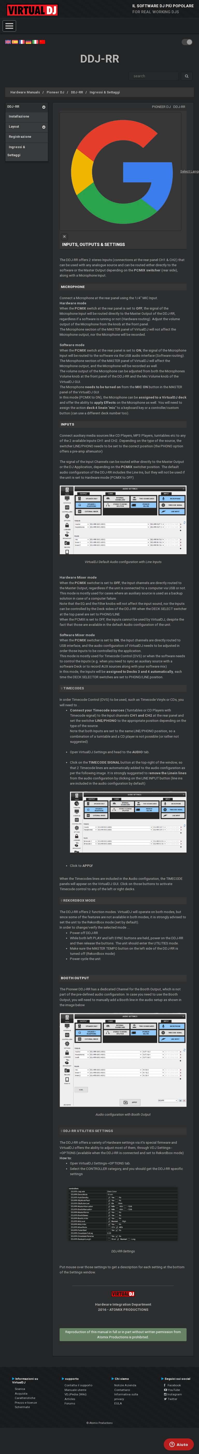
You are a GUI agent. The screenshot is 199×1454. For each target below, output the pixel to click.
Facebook (173, 1385)
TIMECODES (73, 688)
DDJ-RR (77, 92)
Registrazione (19, 137)
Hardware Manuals (25, 92)
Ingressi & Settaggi (105, 92)
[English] (8, 41)
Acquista (21, 1393)
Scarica (20, 1389)
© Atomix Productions (100, 1423)
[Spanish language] (15, 41)
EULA (118, 1403)
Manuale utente (75, 1390)
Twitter (172, 1399)
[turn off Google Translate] (64, 237)
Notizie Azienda (125, 1385)
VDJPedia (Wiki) (76, 1394)
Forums (70, 1403)
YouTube (173, 1390)
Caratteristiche (25, 1398)
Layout (13, 126)
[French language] (22, 41)
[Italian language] (35, 41)
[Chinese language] (42, 41)
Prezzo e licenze (26, 1402)
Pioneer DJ (55, 92)
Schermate (22, 1407)
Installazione (18, 116)
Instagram (174, 1394)
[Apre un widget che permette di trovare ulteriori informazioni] (179, 1444)
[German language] (28, 41)
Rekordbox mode (79, 900)
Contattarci (122, 1390)
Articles (70, 1399)
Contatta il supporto (78, 1385)
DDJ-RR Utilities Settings (88, 1131)
